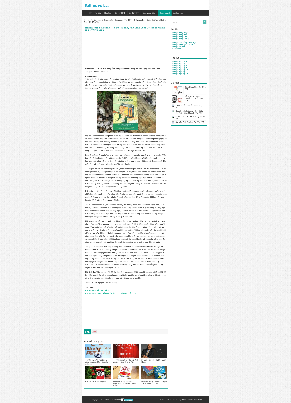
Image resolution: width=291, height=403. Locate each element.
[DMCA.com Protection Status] (127, 400)
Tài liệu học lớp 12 (180, 74)
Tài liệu (98, 13)
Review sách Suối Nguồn (95, 381)
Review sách (164, 13)
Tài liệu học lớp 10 (180, 70)
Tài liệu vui (90, 12)
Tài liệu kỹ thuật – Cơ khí (182, 45)
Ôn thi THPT (134, 13)
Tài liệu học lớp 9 (179, 68)
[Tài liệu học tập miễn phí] (96, 5)
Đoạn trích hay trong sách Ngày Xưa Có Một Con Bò (154, 383)
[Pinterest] (163, 399)
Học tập (107, 13)
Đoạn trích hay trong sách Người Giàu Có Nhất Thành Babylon (124, 384)
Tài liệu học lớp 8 (179, 66)
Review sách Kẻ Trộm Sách (97, 290)
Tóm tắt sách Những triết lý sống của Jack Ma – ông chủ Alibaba (96, 362)
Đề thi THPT (120, 13)
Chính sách (197, 400)
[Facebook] (160, 399)
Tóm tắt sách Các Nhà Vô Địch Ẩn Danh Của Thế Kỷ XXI (125, 361)
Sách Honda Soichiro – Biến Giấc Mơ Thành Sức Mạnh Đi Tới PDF (189, 112)
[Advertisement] (126, 50)
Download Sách (149, 13)
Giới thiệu (170, 400)
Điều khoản (187, 400)
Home (86, 20)
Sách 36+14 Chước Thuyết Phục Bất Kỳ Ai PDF (194, 98)
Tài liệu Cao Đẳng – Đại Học (184, 43)
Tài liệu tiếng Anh (179, 37)
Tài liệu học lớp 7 (179, 63)
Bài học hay (178, 13)
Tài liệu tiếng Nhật (180, 33)
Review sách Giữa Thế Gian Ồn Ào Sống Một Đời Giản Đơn (110, 293)
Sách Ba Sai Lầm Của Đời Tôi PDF (190, 122)
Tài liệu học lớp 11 (180, 72)
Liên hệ (178, 400)
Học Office (176, 49)
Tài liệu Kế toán (178, 47)
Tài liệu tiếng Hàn (179, 35)
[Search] (204, 22)
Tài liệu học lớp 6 (179, 61)
